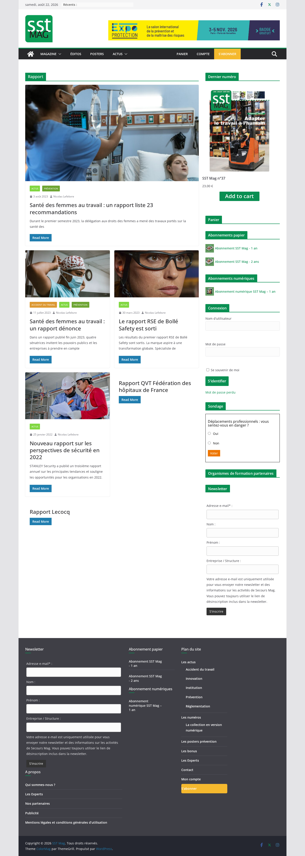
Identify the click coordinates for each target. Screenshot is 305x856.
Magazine (48, 54)
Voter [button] (214, 453)
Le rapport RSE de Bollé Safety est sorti (148, 324)
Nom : (211, 524)
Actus (118, 54)
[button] (58, 54)
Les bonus (189, 751)
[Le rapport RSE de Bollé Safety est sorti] (156, 273)
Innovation (194, 678)
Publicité (32, 813)
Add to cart (239, 196)
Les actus (188, 662)
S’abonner (227, 54)
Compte (203, 54)
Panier (182, 54)
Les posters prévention (199, 741)
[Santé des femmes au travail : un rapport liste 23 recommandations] (112, 133)
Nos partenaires (37, 803)
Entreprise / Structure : (224, 561)
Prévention (51, 188)
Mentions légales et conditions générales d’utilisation (66, 822)
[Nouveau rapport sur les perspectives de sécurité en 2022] (67, 395)
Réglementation (198, 706)
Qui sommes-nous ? (40, 785)
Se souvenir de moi (224, 370)
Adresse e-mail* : (219, 506)
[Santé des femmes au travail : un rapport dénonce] (67, 273)
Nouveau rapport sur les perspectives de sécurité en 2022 (65, 450)
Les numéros (191, 717)
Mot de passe (215, 344)
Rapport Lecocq (50, 511)
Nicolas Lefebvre (63, 196)
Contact (187, 770)
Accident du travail (43, 304)
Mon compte (191, 779)
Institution (194, 688)
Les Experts (34, 794)
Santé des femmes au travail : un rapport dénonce (67, 324)
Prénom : (213, 542)
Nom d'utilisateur (218, 318)
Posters (97, 54)
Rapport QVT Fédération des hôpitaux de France (155, 386)
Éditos (75, 54)
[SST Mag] (30, 54)
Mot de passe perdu (220, 392)
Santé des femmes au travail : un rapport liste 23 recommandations (91, 208)
